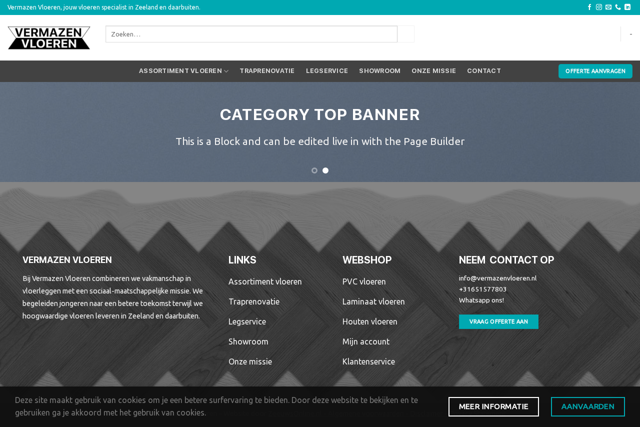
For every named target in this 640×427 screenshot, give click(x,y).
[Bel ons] (618, 7)
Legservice (327, 70)
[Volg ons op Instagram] (599, 7)
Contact (484, 70)
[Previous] (25, 132)
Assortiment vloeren (180, 70)
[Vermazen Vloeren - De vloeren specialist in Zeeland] (49, 38)
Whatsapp (474, 300)
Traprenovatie (267, 70)
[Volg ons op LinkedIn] (627, 7)
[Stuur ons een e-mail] (609, 7)
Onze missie (434, 70)
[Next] (615, 132)
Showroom (379, 70)
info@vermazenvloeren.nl (497, 278)
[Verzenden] (406, 34)
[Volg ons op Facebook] (589, 7)
